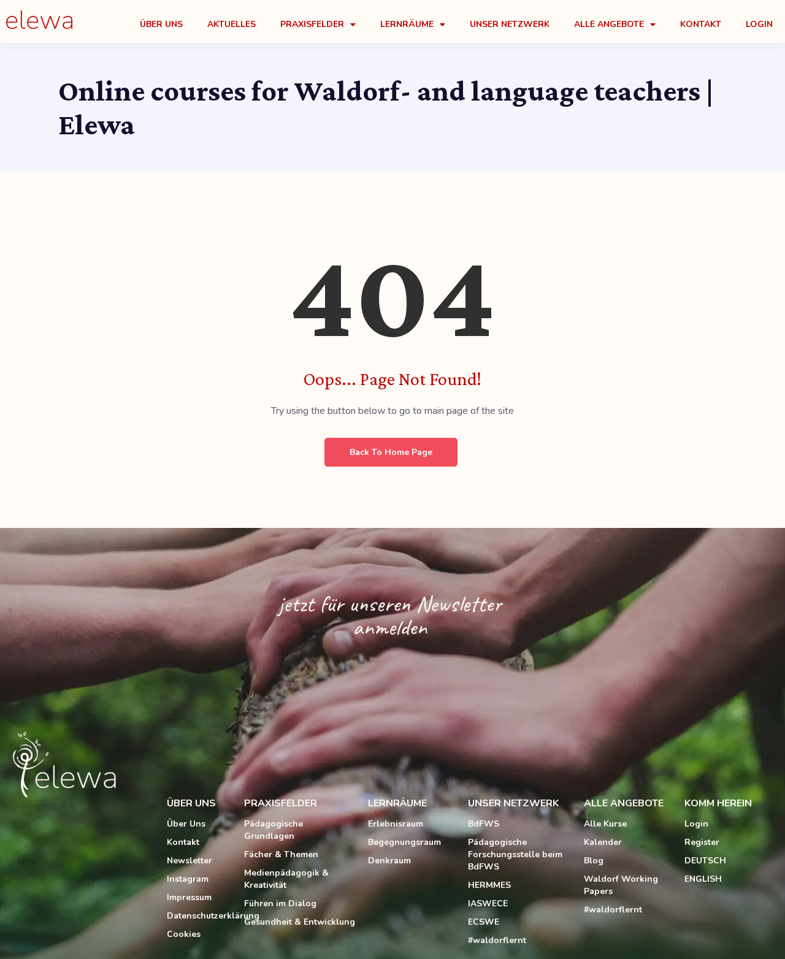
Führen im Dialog (280, 903)
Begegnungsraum (404, 842)
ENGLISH (703, 879)
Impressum (189, 897)
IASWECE (488, 903)
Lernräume (407, 24)
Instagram (188, 879)
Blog (593, 860)
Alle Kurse (605, 824)
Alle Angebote (609, 24)
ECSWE (483, 922)
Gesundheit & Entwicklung (299, 922)
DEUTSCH (705, 860)
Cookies (184, 934)
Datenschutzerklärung (199, 916)
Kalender (603, 842)
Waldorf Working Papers (621, 885)
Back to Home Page (391, 452)
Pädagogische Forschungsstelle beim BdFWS (515, 854)
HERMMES (489, 885)
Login (759, 24)
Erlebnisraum (395, 824)
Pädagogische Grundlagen (273, 830)
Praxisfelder (312, 24)
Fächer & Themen (281, 854)
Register (701, 842)
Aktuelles (231, 24)
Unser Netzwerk (510, 24)
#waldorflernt (497, 940)
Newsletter (189, 860)
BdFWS (483, 824)
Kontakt (700, 24)
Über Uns (161, 24)
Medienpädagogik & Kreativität (286, 879)
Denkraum (389, 860)
